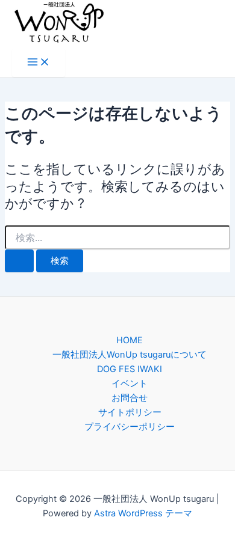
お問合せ (129, 398)
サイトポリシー (129, 412)
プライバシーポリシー (129, 426)
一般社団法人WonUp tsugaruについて (129, 354)
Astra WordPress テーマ (143, 513)
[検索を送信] (19, 261)
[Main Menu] (38, 63)
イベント (129, 383)
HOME (129, 340)
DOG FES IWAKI (129, 369)
